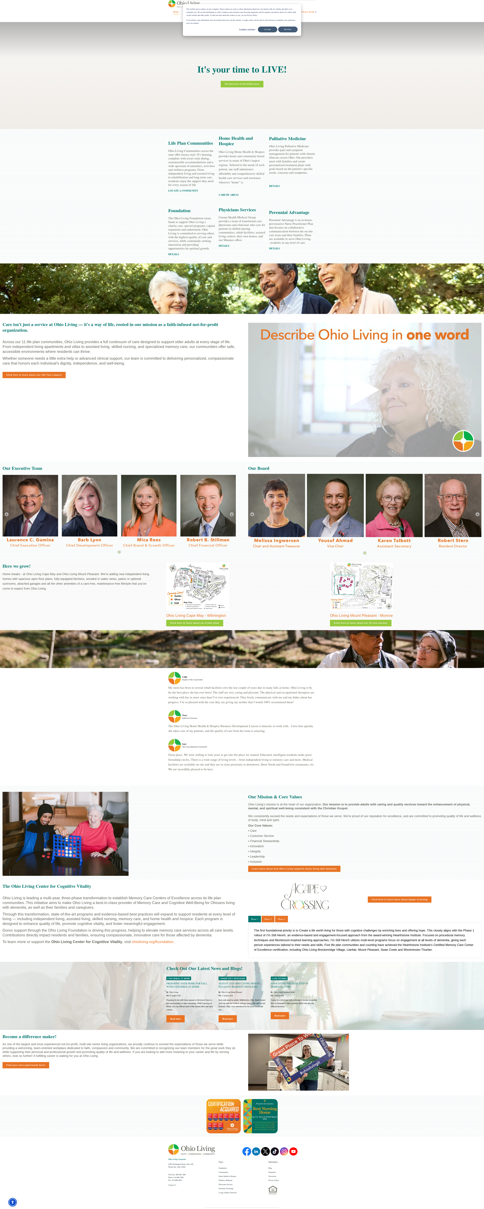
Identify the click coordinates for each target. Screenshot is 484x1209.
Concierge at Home (178, 978)
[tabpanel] (364, 940)
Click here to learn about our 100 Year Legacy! (34, 375)
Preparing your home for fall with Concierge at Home (186, 985)
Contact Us (172, 1185)
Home (176, 11)
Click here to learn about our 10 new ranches (361, 623)
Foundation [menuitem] (223, 1168)
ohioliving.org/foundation (152, 942)
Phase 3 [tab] (281, 919)
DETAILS (224, 246)
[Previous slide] (7, 514)
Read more (175, 1018)
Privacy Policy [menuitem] (273, 1180)
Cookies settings (247, 29)
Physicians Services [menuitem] (226, 1184)
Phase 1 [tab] (254, 919)
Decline (288, 29)
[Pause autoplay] (119, 552)
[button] (12, 1202)
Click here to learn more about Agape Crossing (400, 899)
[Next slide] (477, 514)
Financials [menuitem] (272, 1172)
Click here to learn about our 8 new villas (194, 623)
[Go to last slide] (252, 514)
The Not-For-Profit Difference (242, 84)
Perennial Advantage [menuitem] (226, 1188)
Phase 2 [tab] (268, 919)
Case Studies (279, 978)
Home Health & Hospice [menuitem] (227, 1176)
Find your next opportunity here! (25, 1065)
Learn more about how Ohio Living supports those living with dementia (294, 869)
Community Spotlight (232, 978)
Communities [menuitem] (223, 1172)
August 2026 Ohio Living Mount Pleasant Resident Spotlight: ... (240, 985)
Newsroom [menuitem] (272, 1176)
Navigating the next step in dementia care (289, 985)
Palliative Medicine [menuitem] (225, 1180)
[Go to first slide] (232, 514)
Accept (267, 29)
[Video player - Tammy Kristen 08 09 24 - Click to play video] (298, 1062)
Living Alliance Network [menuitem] (228, 1192)
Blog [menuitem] (270, 1168)
